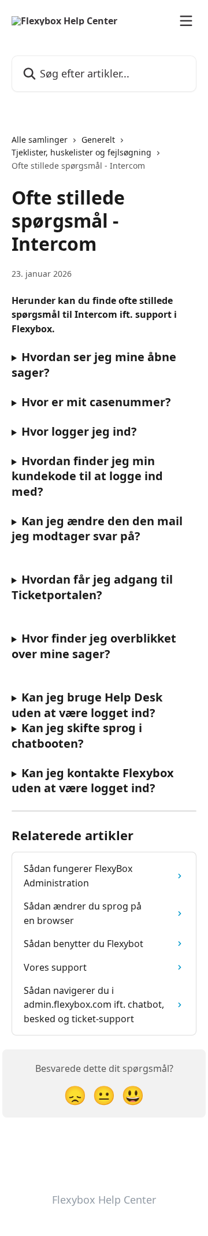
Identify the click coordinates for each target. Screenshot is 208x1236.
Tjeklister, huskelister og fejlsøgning (81, 152)
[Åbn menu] (186, 21)
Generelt (98, 139)
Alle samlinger (40, 139)
